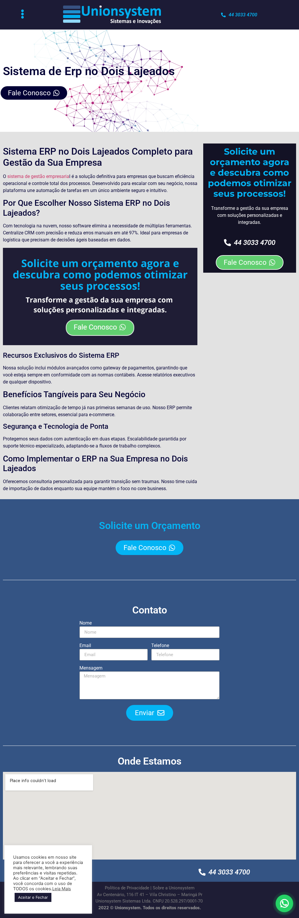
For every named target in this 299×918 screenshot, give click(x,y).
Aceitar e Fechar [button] (33, 897)
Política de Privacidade (127, 888)
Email (85, 645)
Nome (85, 623)
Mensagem (90, 668)
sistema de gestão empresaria (38, 176)
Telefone (160, 645)
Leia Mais (61, 888)
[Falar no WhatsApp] (284, 903)
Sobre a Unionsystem (173, 888)
